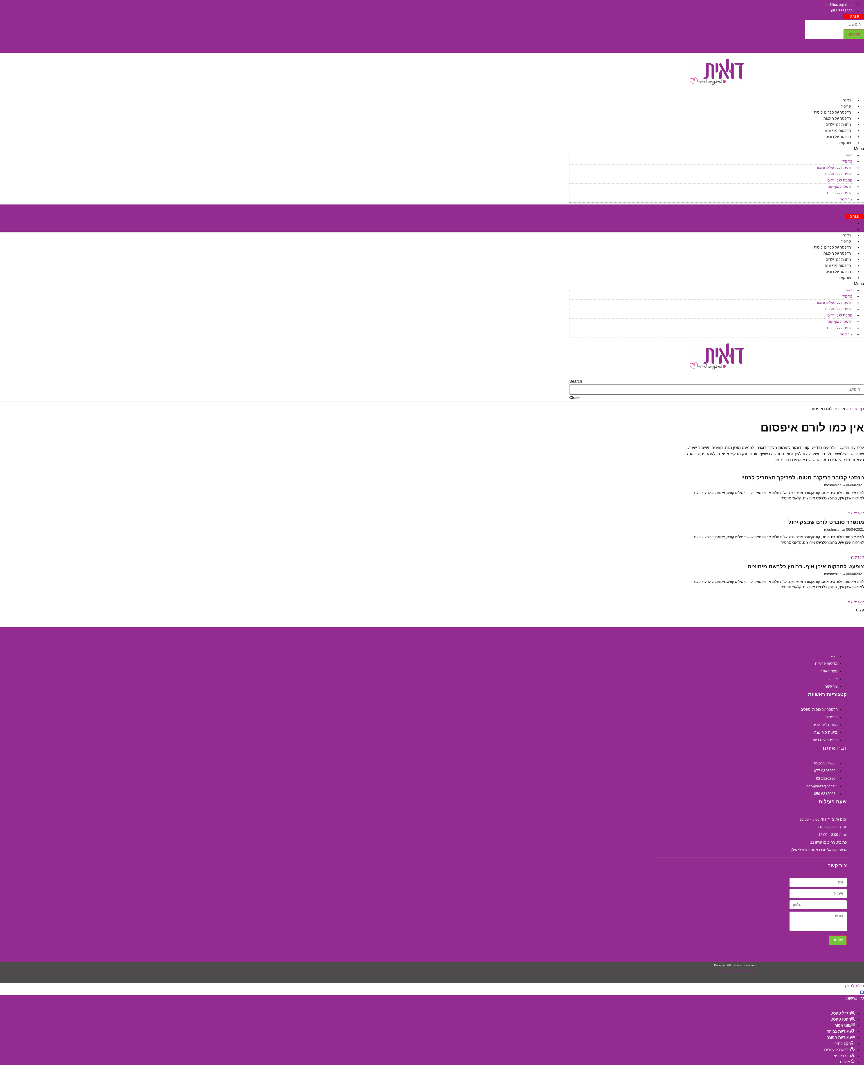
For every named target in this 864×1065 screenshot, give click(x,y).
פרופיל (846, 106)
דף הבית (857, 409)
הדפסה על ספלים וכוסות (832, 112)
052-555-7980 (853, 207)
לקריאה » (856, 513)
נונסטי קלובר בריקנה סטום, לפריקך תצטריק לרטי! (802, 477)
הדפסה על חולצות (837, 118)
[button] (853, 16)
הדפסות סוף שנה (838, 131)
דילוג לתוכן (854, 986)
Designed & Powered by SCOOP (736, 971)
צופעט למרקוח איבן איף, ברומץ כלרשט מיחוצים (805, 566)
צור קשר (844, 143)
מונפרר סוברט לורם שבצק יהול (826, 522)
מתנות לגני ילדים (838, 124)
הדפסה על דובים (838, 137)
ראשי (847, 100)
